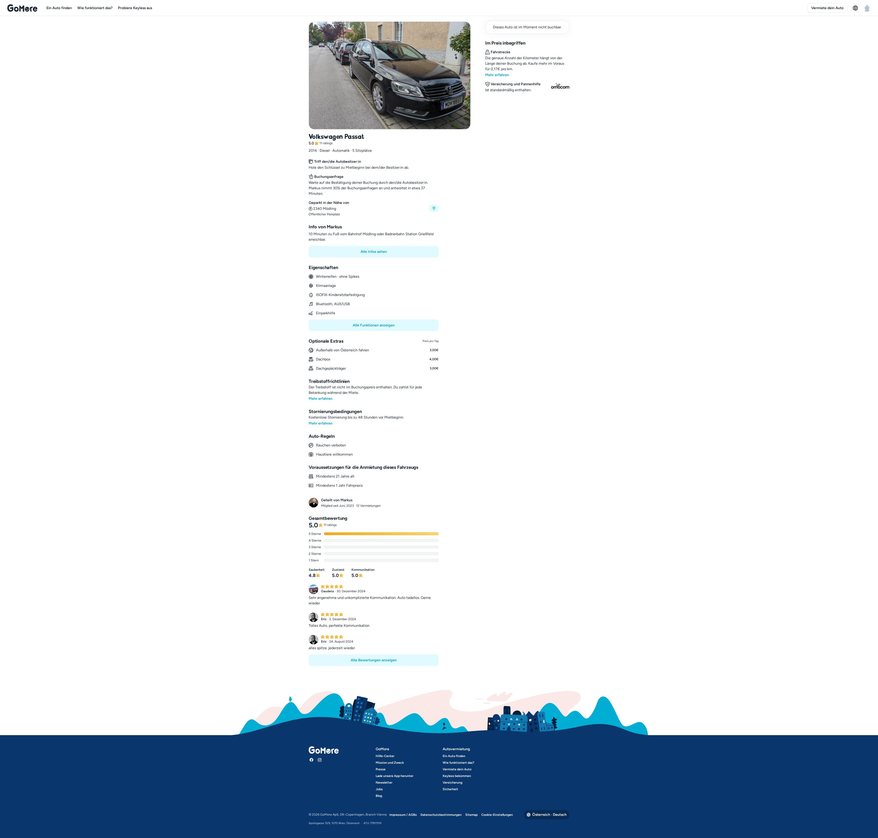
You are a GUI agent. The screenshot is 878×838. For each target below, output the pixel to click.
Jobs (379, 789)
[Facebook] (311, 760)
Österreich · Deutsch (549, 814)
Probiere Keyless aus (135, 8)
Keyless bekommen (457, 776)
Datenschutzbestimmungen (441, 815)
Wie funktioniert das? (94, 8)
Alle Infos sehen (374, 251)
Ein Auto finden (59, 8)
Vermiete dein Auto (827, 8)
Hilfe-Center (385, 756)
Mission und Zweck (390, 763)
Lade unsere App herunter (394, 776)
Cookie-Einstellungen (497, 815)
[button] (373, 208)
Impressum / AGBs (403, 815)
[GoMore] (22, 8)
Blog (379, 796)
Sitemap (471, 815)
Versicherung (452, 783)
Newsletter (384, 783)
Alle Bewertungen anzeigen (374, 660)
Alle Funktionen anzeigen (374, 325)
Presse (380, 769)
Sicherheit (450, 789)
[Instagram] (319, 760)
